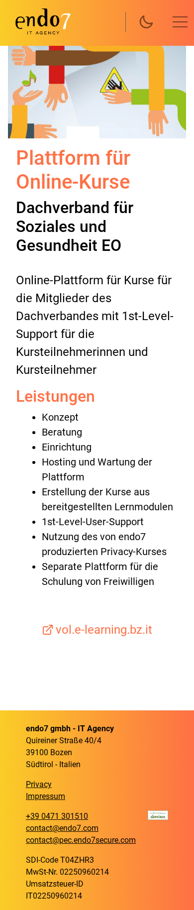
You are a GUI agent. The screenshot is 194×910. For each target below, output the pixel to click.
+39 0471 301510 (57, 816)
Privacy (39, 784)
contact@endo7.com (62, 828)
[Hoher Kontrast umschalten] (146, 22)
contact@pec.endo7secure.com (81, 840)
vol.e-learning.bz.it (104, 630)
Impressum (45, 796)
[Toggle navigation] (180, 22)
